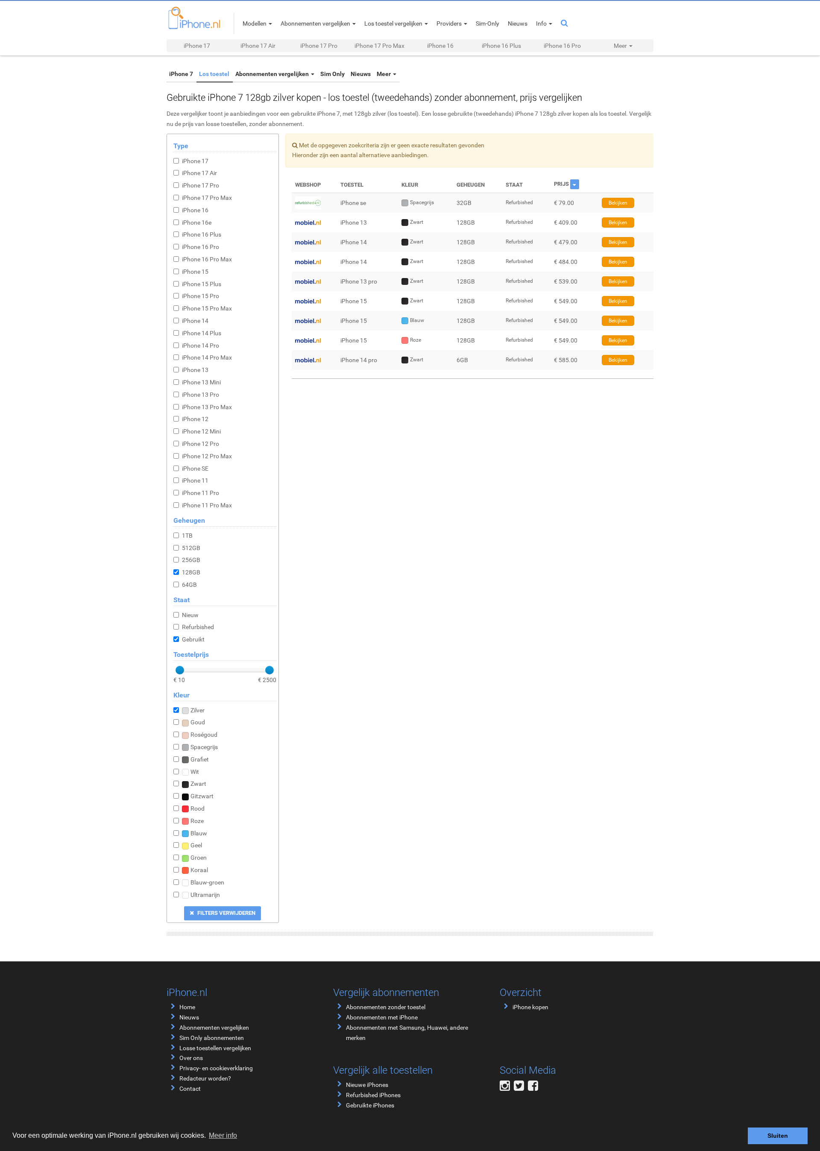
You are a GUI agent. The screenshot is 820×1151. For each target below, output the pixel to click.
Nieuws (345, 73)
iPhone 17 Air (257, 45)
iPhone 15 (195, 271)
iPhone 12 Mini (201, 431)
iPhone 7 (179, 73)
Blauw (198, 833)
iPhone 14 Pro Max (207, 357)
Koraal (199, 870)
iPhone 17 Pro (318, 45)
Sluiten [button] (777, 1135)
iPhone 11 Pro (200, 492)
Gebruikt (193, 639)
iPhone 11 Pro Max (207, 505)
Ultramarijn (205, 894)
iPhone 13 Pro (200, 394)
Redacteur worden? (205, 1078)
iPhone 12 (195, 419)
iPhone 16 (440, 45)
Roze (197, 820)
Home (187, 1007)
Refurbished (198, 627)
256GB (191, 559)
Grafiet (199, 759)
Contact (190, 1088)
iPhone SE (195, 468)
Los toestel (209, 73)
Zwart (198, 783)
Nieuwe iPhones (367, 1084)
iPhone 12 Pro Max (207, 456)
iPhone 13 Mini (201, 382)
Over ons (191, 1057)
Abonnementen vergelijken (264, 73)
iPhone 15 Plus (201, 284)
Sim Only (320, 73)
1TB (187, 535)
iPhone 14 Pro (200, 345)
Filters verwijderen (225, 913)
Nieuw (190, 615)
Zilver (197, 710)
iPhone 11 (195, 480)
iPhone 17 (197, 45)
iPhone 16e (196, 222)
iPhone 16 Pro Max (207, 259)
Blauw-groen (207, 882)
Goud (197, 722)
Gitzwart (202, 796)
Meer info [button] (223, 1135)
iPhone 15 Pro (200, 296)
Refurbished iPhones (373, 1095)
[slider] (180, 670)
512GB (191, 548)
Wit (194, 771)
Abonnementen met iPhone (382, 1017)
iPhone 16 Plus (501, 45)
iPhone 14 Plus (201, 333)
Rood (197, 808)
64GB (189, 584)
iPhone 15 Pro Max (207, 308)
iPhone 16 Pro (562, 45)
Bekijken (618, 203)
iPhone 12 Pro (200, 443)
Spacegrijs (204, 747)
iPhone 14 (195, 320)
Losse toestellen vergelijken (215, 1048)
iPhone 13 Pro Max (207, 407)
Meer (365, 73)
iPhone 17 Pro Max (379, 45)
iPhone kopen (530, 1007)
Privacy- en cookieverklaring (216, 1068)
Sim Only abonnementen (211, 1037)
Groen (198, 857)
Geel (196, 845)
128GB (191, 572)
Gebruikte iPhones (370, 1105)
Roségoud (203, 734)
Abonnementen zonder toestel (385, 1007)
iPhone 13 (195, 369)
